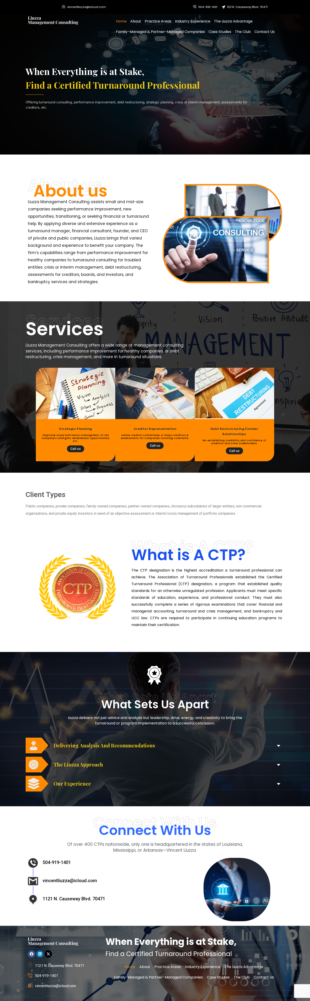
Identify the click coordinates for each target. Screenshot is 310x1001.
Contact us (264, 31)
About (135, 21)
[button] (27, 414)
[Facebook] (31, 954)
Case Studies (220, 31)
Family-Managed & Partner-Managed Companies (160, 31)
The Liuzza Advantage (233, 21)
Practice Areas (158, 21)
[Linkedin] (40, 954)
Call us (75, 445)
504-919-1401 (57, 862)
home (121, 21)
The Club (243, 31)
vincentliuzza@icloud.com (70, 880)
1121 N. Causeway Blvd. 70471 (74, 898)
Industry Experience (192, 21)
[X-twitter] (48, 954)
